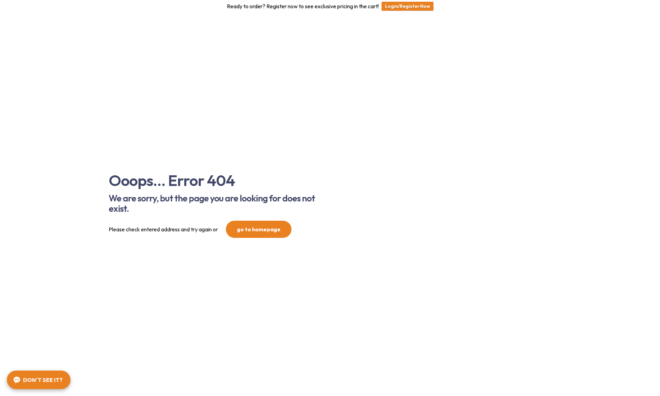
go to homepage (258, 229)
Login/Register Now (407, 6)
